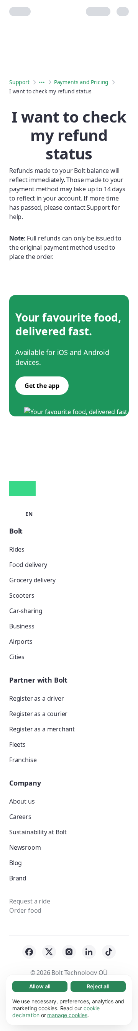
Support (19, 82)
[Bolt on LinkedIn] (89, 952)
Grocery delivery (32, 580)
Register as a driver (36, 698)
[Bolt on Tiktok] (109, 952)
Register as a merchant (42, 729)
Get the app (42, 385)
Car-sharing (26, 611)
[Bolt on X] (49, 952)
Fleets (17, 744)
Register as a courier (38, 713)
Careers (20, 816)
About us (22, 801)
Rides (17, 549)
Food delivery (28, 564)
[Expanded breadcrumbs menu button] (42, 82)
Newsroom (25, 847)
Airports (21, 641)
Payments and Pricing (81, 82)
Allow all (40, 986)
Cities (17, 657)
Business (21, 626)
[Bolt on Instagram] (69, 952)
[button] (21, 513)
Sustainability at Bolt (38, 832)
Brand (17, 878)
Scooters (21, 595)
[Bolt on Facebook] (29, 952)
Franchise (22, 760)
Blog (15, 863)
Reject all (98, 986)
